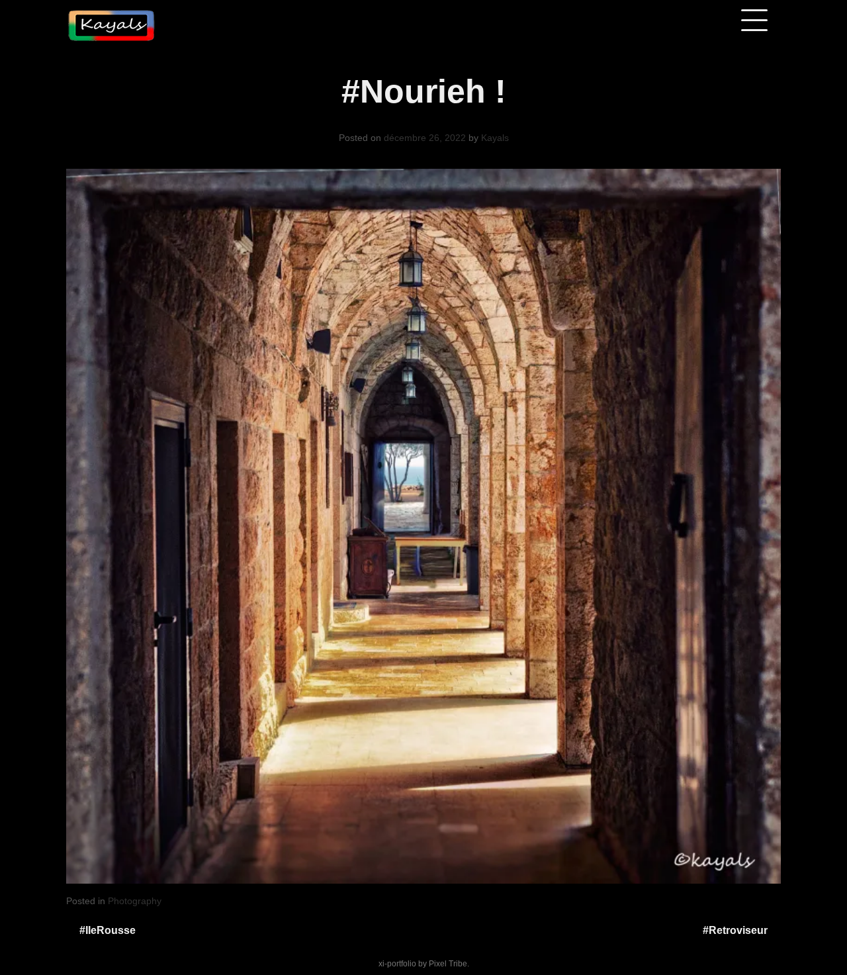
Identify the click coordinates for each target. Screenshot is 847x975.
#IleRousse (107, 930)
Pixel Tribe (448, 963)
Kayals (495, 137)
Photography (134, 901)
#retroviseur (735, 930)
